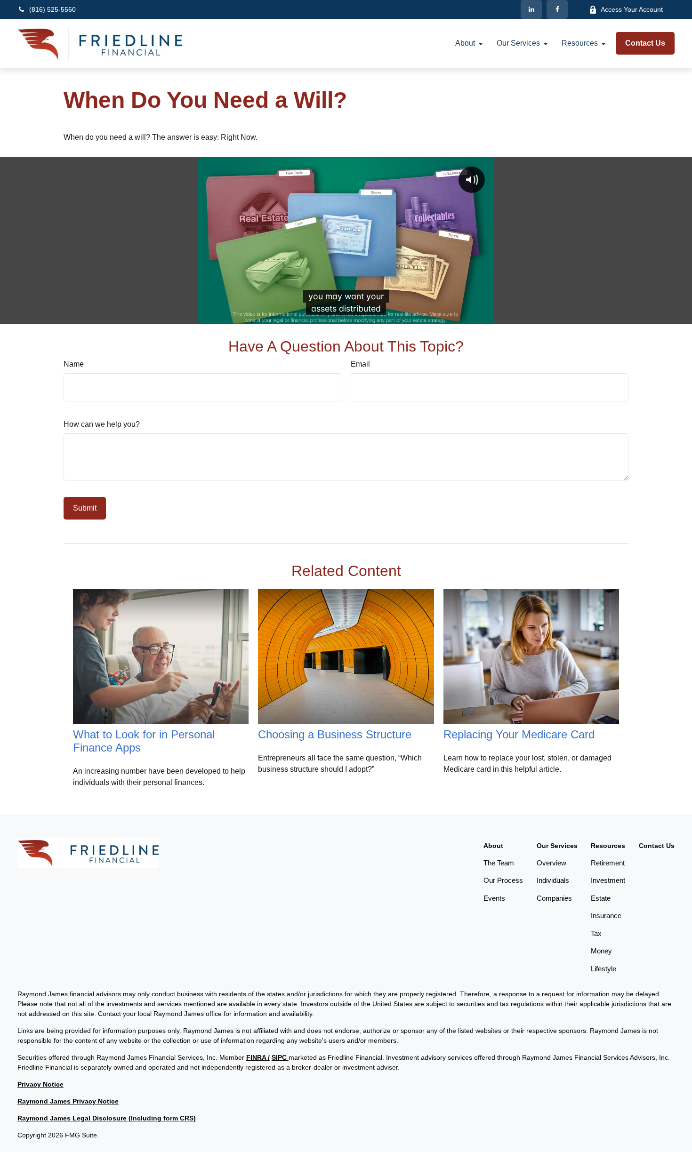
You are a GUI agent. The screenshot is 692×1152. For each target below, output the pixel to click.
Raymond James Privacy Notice (68, 1101)
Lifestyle (603, 969)
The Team (498, 863)
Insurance (606, 916)
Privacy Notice (40, 1084)
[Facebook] (557, 9)
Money (601, 951)
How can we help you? (102, 424)
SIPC (280, 1057)
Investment (608, 880)
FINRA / (258, 1057)
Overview (551, 863)
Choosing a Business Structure (334, 734)
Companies (554, 898)
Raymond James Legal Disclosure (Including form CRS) (106, 1118)
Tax (596, 933)
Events (494, 898)
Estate (601, 898)
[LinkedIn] (531, 9)
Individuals (553, 880)
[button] (465, 43)
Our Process (503, 880)
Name (74, 364)
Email (360, 364)
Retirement (608, 863)
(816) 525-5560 (52, 9)
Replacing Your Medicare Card (519, 734)
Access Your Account (632, 9)
